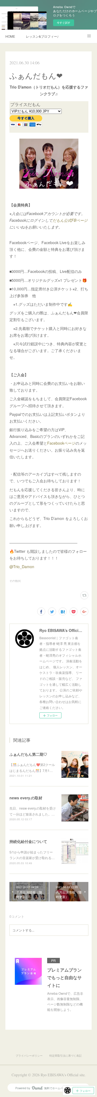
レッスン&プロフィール (42, 36)
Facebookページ (61, 443)
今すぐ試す (63, 22)
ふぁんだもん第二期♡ (28, 754)
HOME (10, 36)
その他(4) (15, 581)
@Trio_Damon (21, 566)
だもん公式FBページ (70, 220)
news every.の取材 (25, 797)
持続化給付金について (28, 841)
